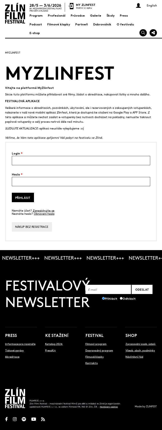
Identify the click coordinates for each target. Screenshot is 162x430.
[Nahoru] (154, 422)
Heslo (17, 174)
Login (17, 153)
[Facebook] (6, 419)
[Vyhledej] (143, 33)
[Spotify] (24, 419)
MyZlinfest (12, 52)
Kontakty (91, 363)
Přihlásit (22, 197)
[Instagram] (15, 419)
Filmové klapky (94, 356)
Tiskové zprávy (14, 350)
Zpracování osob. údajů (140, 344)
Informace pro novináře (20, 344)
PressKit (50, 350)
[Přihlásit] (138, 5)
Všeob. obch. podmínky (140, 350)
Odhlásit (129, 298)
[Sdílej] (153, 33)
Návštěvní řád (134, 356)
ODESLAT (142, 289)
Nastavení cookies (109, 406)
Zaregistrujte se (43, 210)
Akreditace (12, 356)
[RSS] (43, 419)
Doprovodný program (99, 350)
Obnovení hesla (44, 213)
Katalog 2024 (54, 344)
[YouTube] (33, 419)
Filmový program (96, 344)
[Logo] (15, 13)
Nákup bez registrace (31, 226)
